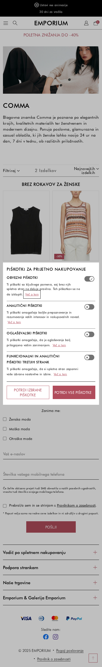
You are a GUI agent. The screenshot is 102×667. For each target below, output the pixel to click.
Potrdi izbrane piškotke (28, 392)
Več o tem (32, 294)
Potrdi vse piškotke (73, 392)
